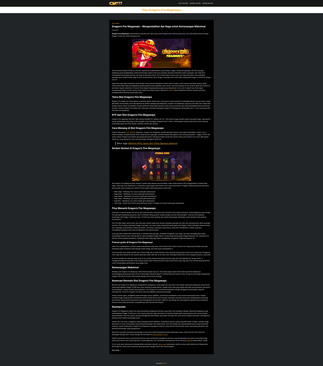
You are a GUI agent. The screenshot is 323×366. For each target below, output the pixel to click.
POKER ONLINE (207, 3)
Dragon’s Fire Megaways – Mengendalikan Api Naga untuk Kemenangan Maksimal (159, 26)
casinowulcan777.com (160, 334)
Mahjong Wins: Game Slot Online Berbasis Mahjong (152, 143)
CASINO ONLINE (195, 3)
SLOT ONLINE (183, 3)
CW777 (171, 90)
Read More (116, 350)
